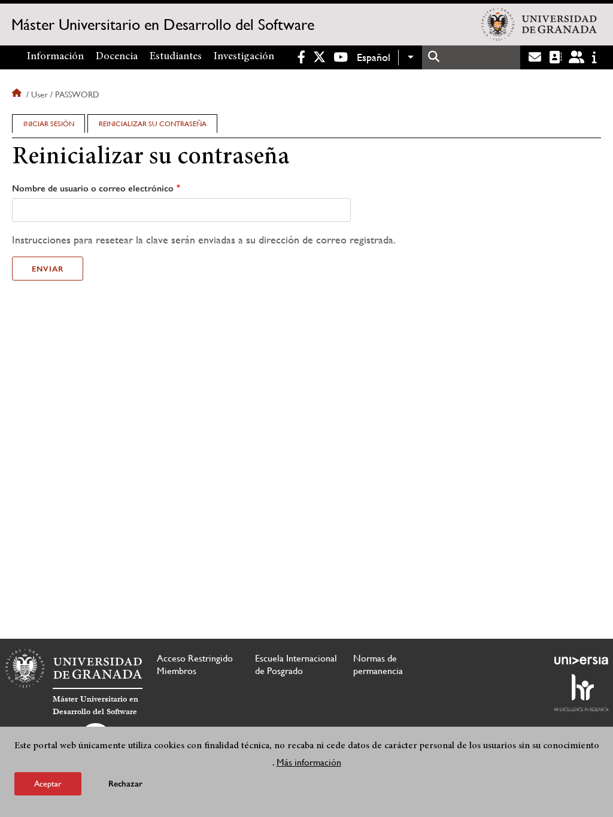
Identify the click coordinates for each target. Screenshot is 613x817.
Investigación (244, 56)
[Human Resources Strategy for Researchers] (581, 692)
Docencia (117, 56)
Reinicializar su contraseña (158, 126)
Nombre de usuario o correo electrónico (93, 188)
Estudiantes (176, 56)
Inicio (18, 94)
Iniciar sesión (48, 124)
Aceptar (48, 783)
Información (55, 56)
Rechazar (125, 784)
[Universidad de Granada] (539, 24)
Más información (309, 762)
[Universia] (581, 660)
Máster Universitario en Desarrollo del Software (162, 24)
